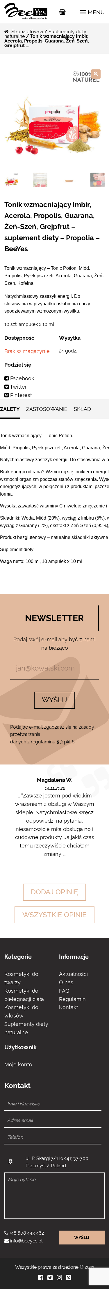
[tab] (10, 412)
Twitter (18, 387)
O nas (66, 982)
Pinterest (20, 395)
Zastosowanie (46, 409)
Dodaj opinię (54, 892)
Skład (82, 409)
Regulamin (72, 999)
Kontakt (68, 1007)
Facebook (21, 378)
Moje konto (18, 1064)
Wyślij (54, 700)
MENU (95, 12)
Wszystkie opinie (54, 915)
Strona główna (27, 31)
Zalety (10, 409)
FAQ (64, 991)
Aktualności (73, 974)
